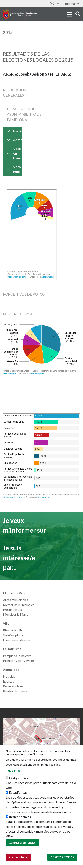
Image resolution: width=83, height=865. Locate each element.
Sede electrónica (58, 3)
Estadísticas (18, 792)
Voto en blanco (17, 153)
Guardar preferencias (22, 842)
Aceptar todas (62, 857)
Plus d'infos (13, 770)
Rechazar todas (18, 857)
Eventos (8, 681)
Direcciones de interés (18, 640)
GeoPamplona (13, 635)
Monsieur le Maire (15, 614)
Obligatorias (18, 778)
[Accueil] (20, 14)
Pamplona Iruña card (17, 656)
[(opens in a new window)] (41, 738)
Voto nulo (17, 169)
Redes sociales (13, 686)
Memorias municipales (18, 605)
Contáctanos (51, 3)
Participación (17, 131)
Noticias (9, 676)
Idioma (70, 3)
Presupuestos (12, 609)
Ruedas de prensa (15, 691)
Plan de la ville (12, 630)
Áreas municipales (15, 600)
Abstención (17, 140)
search (77, 13)
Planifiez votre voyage (18, 660)
